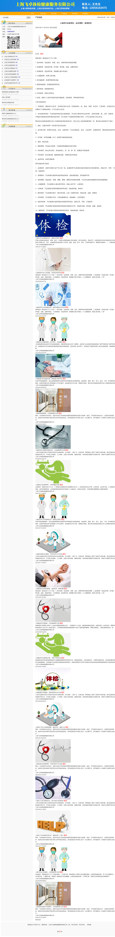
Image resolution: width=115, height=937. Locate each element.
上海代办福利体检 (9, 65)
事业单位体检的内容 (8, 102)
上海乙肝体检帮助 (9, 62)
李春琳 (89, 925)
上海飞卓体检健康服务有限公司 (44, 244)
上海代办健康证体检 (10, 71)
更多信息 (38, 920)
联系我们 (85, 13)
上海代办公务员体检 (10, 59)
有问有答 (75, 13)
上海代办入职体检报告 (11, 77)
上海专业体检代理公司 (11, 83)
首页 (32, 13)
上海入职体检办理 (9, 56)
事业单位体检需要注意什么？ (11, 119)
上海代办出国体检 (9, 68)
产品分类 (53, 13)
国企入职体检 (6, 97)
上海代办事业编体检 (10, 74)
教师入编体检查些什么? (9, 113)
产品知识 (64, 13)
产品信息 (43, 13)
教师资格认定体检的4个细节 (10, 92)
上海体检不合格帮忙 (10, 80)
